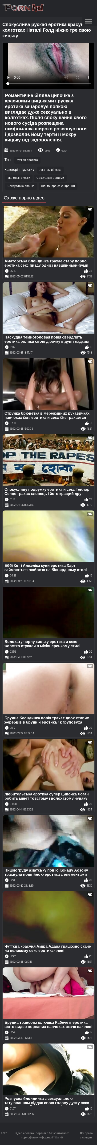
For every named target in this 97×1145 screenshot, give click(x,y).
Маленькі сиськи (19, 178)
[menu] (88, 21)
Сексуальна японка (21, 186)
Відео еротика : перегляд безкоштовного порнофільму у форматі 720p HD (42, 1135)
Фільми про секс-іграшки (58, 186)
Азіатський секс (50, 170)
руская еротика (27, 160)
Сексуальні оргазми (50, 178)
